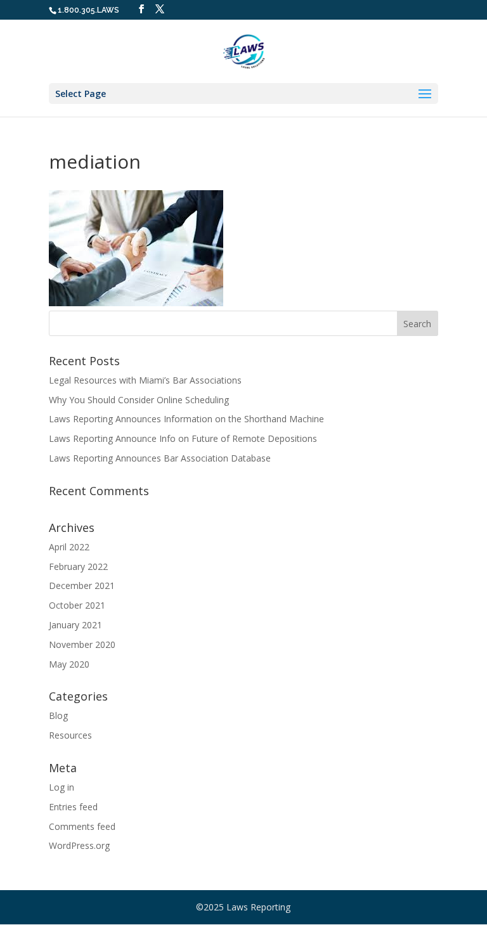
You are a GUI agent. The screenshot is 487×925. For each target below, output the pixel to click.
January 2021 (75, 625)
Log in (61, 787)
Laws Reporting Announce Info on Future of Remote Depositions (183, 438)
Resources (70, 735)
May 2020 (69, 664)
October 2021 (77, 605)
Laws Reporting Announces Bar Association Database (160, 458)
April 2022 (69, 547)
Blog (58, 715)
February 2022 (78, 566)
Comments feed (82, 826)
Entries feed (73, 807)
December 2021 (82, 585)
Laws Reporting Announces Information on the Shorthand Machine (186, 419)
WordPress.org (79, 845)
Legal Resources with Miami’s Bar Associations (145, 380)
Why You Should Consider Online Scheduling (139, 400)
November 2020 (82, 644)
